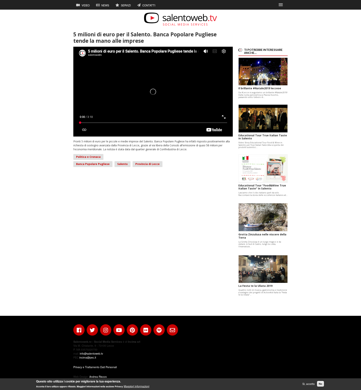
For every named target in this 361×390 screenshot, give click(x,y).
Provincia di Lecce (147, 164)
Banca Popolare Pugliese (93, 164)
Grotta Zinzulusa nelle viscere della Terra (262, 236)
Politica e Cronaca (88, 157)
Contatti (148, 5)
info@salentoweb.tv (91, 353)
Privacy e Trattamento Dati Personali (95, 367)
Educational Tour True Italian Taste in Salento (262, 137)
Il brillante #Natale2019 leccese (259, 88)
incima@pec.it (87, 357)
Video (85, 5)
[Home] (180, 19)
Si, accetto (308, 384)
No (320, 383)
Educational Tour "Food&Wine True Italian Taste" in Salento (262, 187)
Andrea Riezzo (98, 377)
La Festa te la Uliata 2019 (255, 286)
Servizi (125, 5)
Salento (122, 164)
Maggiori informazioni (136, 386)
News (105, 5)
